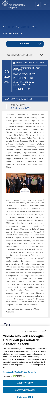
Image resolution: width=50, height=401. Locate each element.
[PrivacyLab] (19, 376)
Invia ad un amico (36, 63)
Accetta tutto (25, 383)
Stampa (19, 63)
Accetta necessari (25, 390)
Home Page (15, 27)
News (35, 27)
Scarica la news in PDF (21, 108)
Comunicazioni (26, 27)
